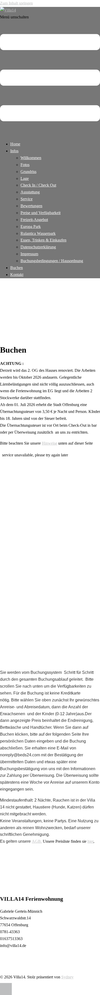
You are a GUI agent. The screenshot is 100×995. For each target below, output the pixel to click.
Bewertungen (31, 206)
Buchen (16, 267)
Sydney (67, 977)
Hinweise (49, 443)
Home (15, 144)
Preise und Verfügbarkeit (41, 213)
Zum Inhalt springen (16, 3)
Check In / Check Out (38, 185)
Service (27, 199)
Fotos (25, 165)
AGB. (37, 841)
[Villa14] (8, 10)
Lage (25, 178)
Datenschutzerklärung (38, 247)
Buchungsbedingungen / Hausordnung (52, 261)
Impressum (29, 254)
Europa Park (31, 226)
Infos (14, 151)
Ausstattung (30, 192)
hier (90, 841)
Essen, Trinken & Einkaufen (43, 240)
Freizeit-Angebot (34, 219)
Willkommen (31, 158)
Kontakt (16, 274)
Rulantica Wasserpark (38, 233)
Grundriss (28, 171)
